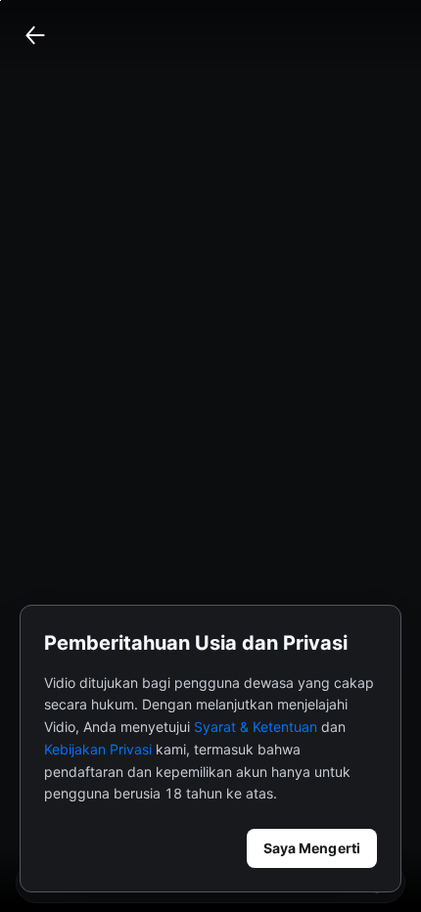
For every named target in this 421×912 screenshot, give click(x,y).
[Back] (35, 35)
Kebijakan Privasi (98, 749)
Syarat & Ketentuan (255, 726)
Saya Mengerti (311, 848)
